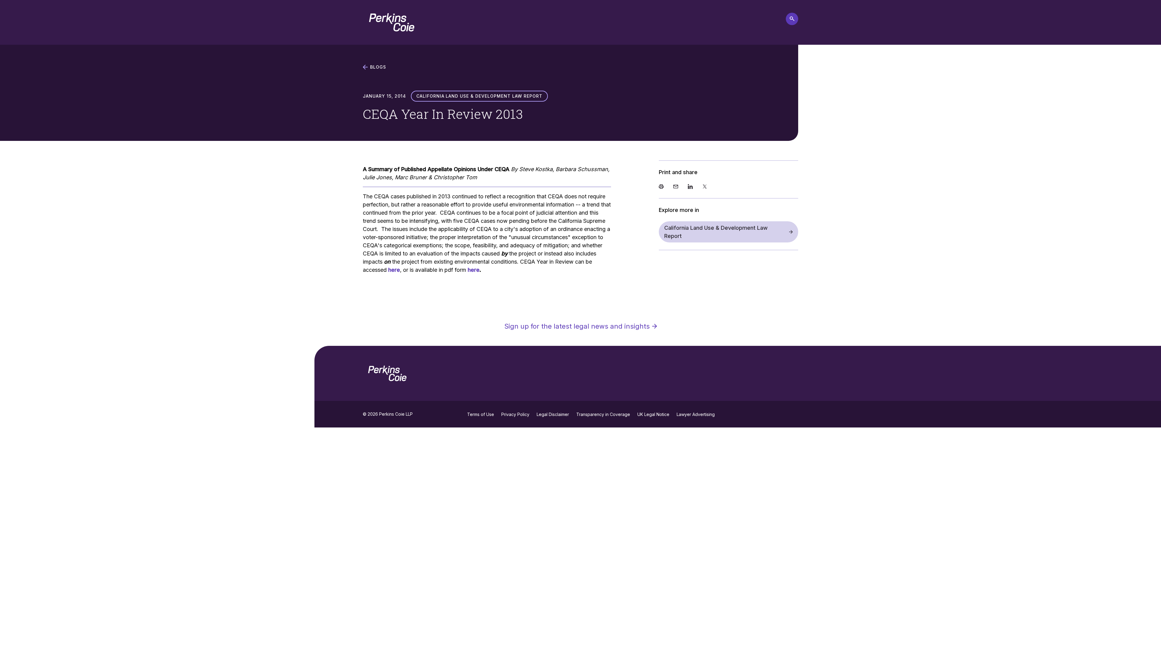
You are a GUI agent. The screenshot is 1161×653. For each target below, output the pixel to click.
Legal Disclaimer (553, 414)
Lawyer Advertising (696, 414)
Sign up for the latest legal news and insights (577, 326)
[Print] (661, 187)
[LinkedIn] (690, 187)
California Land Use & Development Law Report (716, 232)
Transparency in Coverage (603, 414)
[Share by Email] (675, 187)
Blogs (378, 67)
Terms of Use (480, 414)
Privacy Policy (515, 414)
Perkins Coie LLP (396, 414)
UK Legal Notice (653, 414)
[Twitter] (704, 187)
